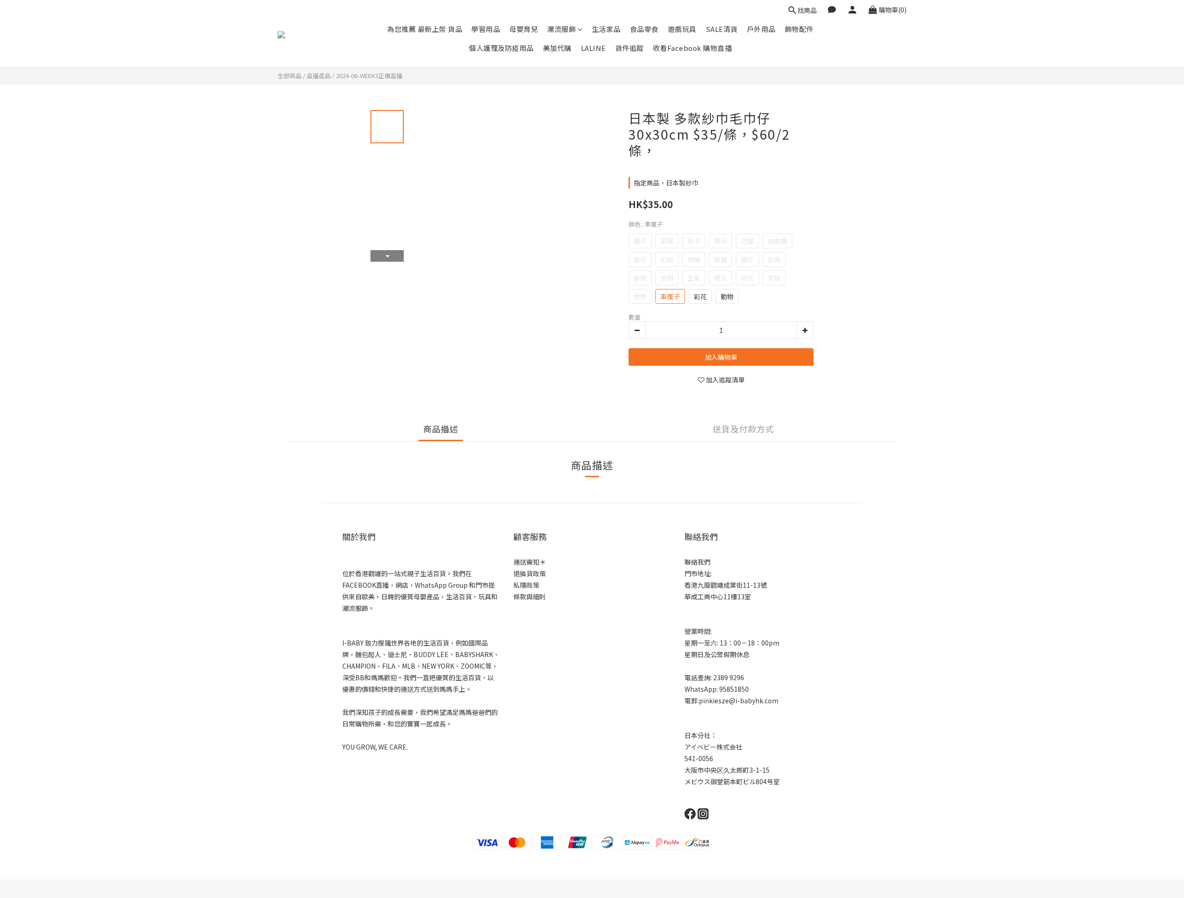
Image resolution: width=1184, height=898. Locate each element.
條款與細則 (529, 596)
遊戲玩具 (682, 29)
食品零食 (644, 29)
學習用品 (485, 29)
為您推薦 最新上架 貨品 (424, 29)
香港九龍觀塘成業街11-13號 (725, 585)
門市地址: (698, 573)
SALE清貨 (722, 29)
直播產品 (319, 75)
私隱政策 (526, 585)
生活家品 (606, 29)
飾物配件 (799, 29)
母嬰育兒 (523, 29)
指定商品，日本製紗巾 (666, 182)
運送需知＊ (529, 561)
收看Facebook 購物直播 (692, 48)
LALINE (593, 48)
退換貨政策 (529, 573)
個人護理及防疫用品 (501, 48)
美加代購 (557, 48)
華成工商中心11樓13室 (717, 596)
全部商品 (290, 75)
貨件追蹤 (629, 48)
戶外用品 (761, 29)
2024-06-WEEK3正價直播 (369, 75)
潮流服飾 (561, 29)
